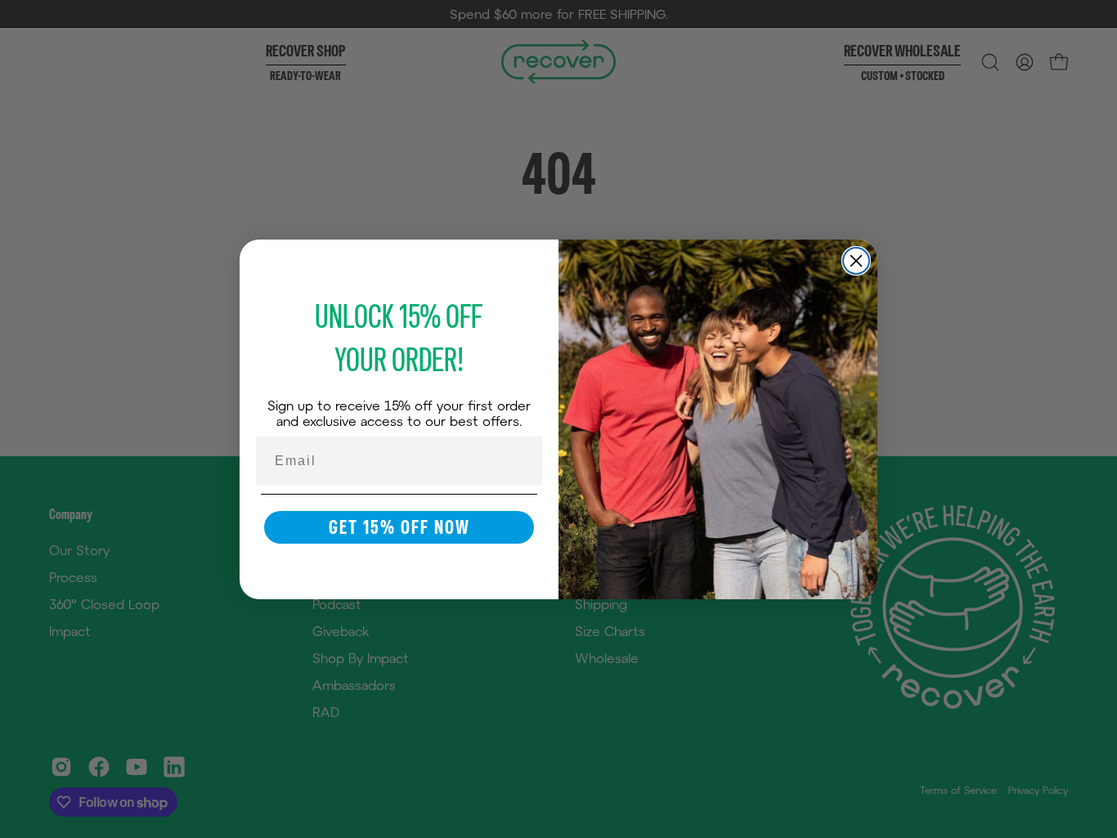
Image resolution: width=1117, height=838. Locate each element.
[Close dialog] (856, 261)
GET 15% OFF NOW (399, 527)
